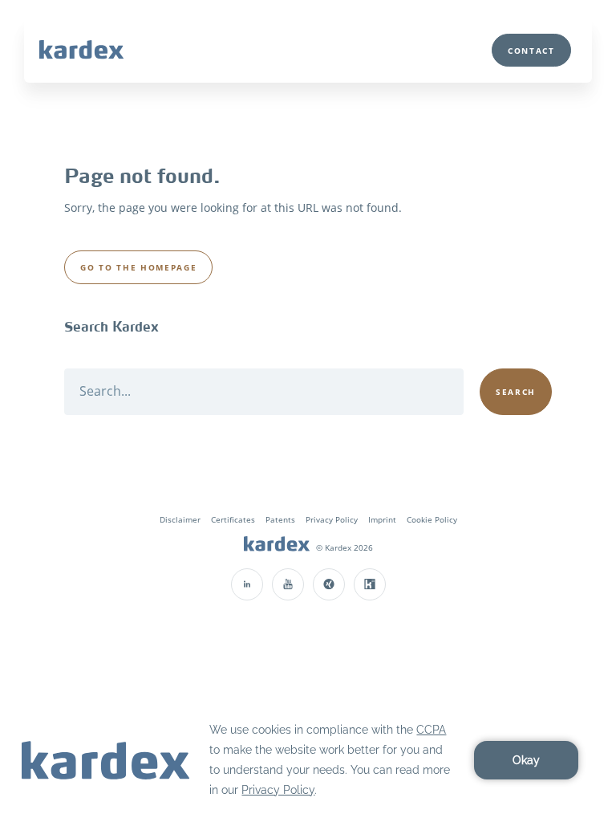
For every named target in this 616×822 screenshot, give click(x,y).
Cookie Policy (432, 519)
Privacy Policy (332, 519)
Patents (280, 519)
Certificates (233, 519)
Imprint (382, 519)
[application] (308, 760)
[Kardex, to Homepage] (81, 49)
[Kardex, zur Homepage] (277, 545)
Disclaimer (180, 519)
